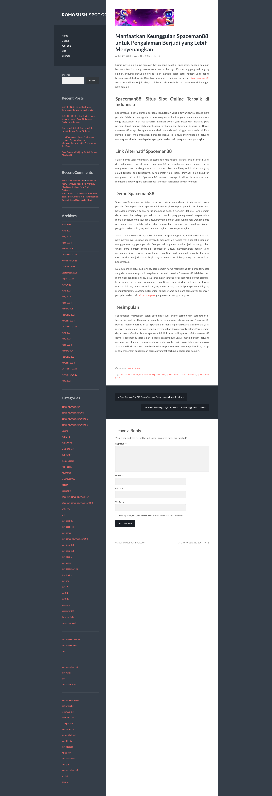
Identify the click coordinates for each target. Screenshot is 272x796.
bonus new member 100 (73, 412)
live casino (67, 454)
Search (66, 75)
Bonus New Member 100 (73, 180)
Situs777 (66, 508)
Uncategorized (69, 623)
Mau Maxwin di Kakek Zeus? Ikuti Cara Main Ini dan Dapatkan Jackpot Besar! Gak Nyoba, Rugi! (80, 196)
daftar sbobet (68, 706)
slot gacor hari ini (70, 569)
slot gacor (66, 563)
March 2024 (67, 350)
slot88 (65, 593)
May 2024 (67, 338)
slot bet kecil (68, 526)
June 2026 (67, 230)
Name (119, 475)
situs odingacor (147, 295)
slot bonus (66, 533)
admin (138, 56)
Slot (64, 50)
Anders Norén (194, 543)
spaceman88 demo (187, 374)
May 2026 (67, 236)
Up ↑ (206, 543)
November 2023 (69, 374)
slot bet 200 (67, 521)
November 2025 (69, 260)
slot (63, 651)
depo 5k (65, 782)
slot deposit (67, 746)
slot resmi (66, 672)
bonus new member (71, 406)
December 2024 (69, 326)
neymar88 (66, 472)
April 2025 (67, 302)
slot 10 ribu (67, 741)
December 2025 (69, 254)
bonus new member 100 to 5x (75, 424)
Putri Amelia (67, 193)
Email (119, 489)
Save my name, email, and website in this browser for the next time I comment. (151, 516)
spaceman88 (68, 611)
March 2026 (67, 248)
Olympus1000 (68, 478)
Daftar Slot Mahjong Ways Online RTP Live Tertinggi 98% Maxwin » (175, 407)
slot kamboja (68, 729)
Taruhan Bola (68, 617)
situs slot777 (68, 717)
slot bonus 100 (69, 684)
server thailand (69, 735)
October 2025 (68, 266)
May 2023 (67, 380)
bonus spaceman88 (129, 374)
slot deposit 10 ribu (71, 639)
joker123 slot (68, 711)
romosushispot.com (87, 14)
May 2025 (67, 296)
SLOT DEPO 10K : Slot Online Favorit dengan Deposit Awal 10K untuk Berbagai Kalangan (79, 119)
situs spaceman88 (199, 78)
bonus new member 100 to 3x (75, 418)
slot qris (65, 581)
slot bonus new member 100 (75, 539)
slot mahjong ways (70, 700)
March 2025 (67, 308)
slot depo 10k (68, 545)
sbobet (65, 484)
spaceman (66, 605)
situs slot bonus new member (75, 496)
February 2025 (69, 314)
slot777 (65, 586)
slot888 (65, 599)
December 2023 (69, 368)
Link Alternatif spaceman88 (152, 374)
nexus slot (66, 752)
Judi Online (67, 442)
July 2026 (66, 224)
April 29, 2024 (123, 56)
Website (119, 502)
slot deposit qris (69, 645)
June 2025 (67, 290)
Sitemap (66, 55)
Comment (121, 444)
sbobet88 (66, 491)
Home (65, 35)
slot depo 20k (68, 551)
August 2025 (68, 278)
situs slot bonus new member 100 (77, 503)
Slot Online (67, 575)
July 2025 (66, 284)
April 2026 (67, 242)
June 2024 (67, 332)
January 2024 (68, 362)
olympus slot (68, 723)
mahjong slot (68, 461)
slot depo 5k (67, 556)
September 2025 (69, 272)
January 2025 (68, 320)
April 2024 (67, 344)
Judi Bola (66, 45)
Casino (65, 40)
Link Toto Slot (68, 448)
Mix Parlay (67, 466)
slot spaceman (68, 758)
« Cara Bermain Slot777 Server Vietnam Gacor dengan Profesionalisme (151, 397)
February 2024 (69, 356)
